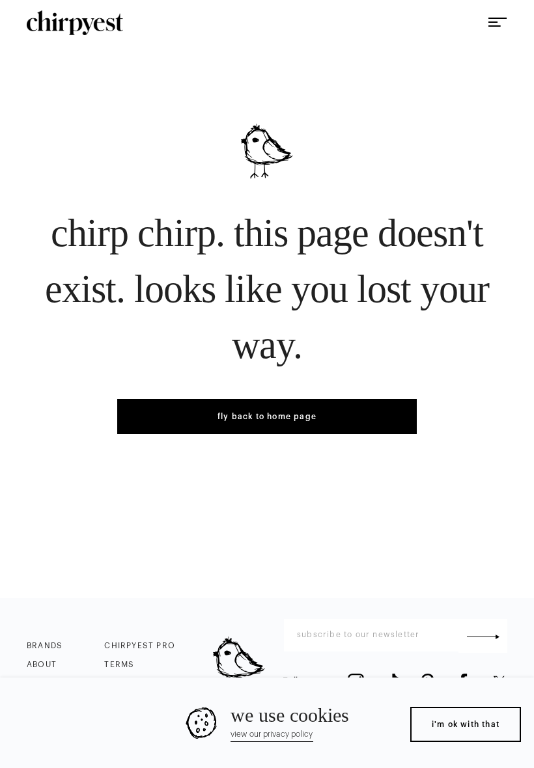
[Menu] (497, 23)
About (42, 664)
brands (45, 646)
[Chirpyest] (75, 22)
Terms (119, 664)
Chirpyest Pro (139, 646)
